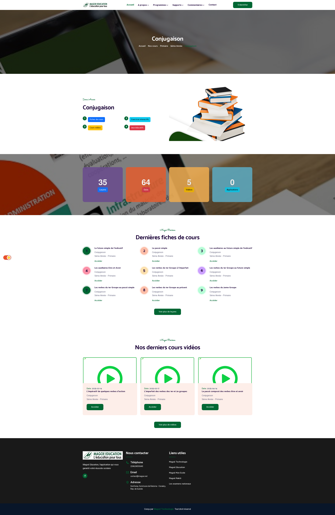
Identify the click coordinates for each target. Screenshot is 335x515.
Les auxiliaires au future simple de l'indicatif (231, 248)
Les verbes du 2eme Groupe (223, 287)
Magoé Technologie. (164, 509)
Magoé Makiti (175, 478)
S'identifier (243, 5)
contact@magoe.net (138, 476)
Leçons (102, 189)
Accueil (130, 5)
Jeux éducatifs (136, 127)
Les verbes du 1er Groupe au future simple (230, 268)
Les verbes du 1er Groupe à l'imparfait (170, 268)
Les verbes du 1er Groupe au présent (169, 287)
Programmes (160, 5)
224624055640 (136, 466)
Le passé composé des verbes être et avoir (222, 391)
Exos (146, 189)
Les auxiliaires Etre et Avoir (107, 268)
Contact (212, 5)
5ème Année (176, 46)
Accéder (98, 261)
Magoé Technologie (178, 462)
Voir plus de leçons (167, 311)
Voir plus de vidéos (167, 425)
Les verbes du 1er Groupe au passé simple (114, 287)
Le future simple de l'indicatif (108, 248)
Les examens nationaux (180, 483)
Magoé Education (177, 467)
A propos (142, 5)
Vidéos (189, 189)
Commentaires (195, 5)
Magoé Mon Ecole (177, 472)
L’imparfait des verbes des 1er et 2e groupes (165, 391)
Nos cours (153, 46)
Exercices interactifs (139, 119)
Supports (177, 5)
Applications (232, 189)
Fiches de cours (95, 119)
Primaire (164, 46)
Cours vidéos (94, 127)
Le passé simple (159, 248)
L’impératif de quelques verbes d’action (106, 391)
